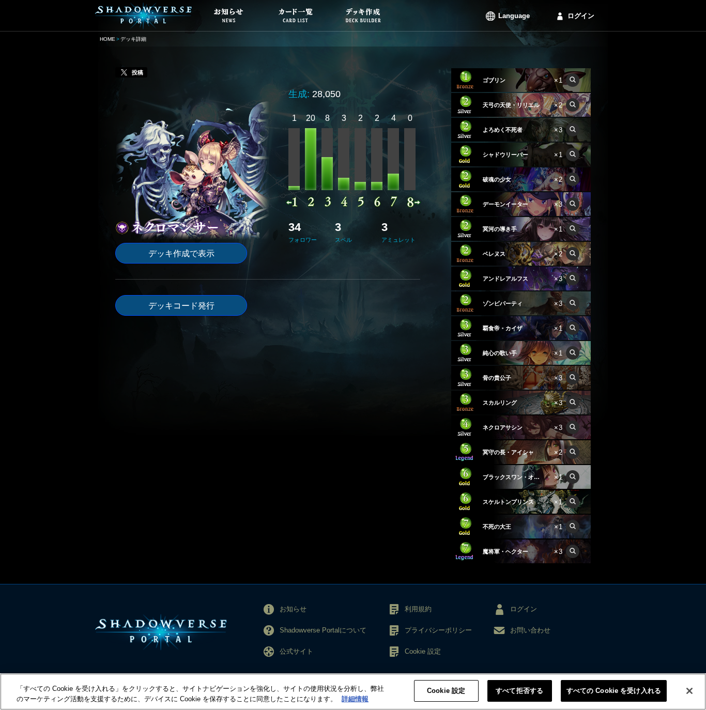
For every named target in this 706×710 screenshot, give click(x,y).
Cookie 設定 (446, 690)
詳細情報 (355, 699)
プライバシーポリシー (438, 630)
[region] (353, 691)
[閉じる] (689, 691)
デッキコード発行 (181, 305)
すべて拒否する (519, 690)
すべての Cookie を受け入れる (613, 690)
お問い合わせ (530, 630)
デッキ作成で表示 (181, 253)
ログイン (580, 16)
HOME (107, 39)
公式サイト (296, 651)
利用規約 (418, 609)
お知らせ (293, 609)
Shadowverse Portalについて (323, 630)
